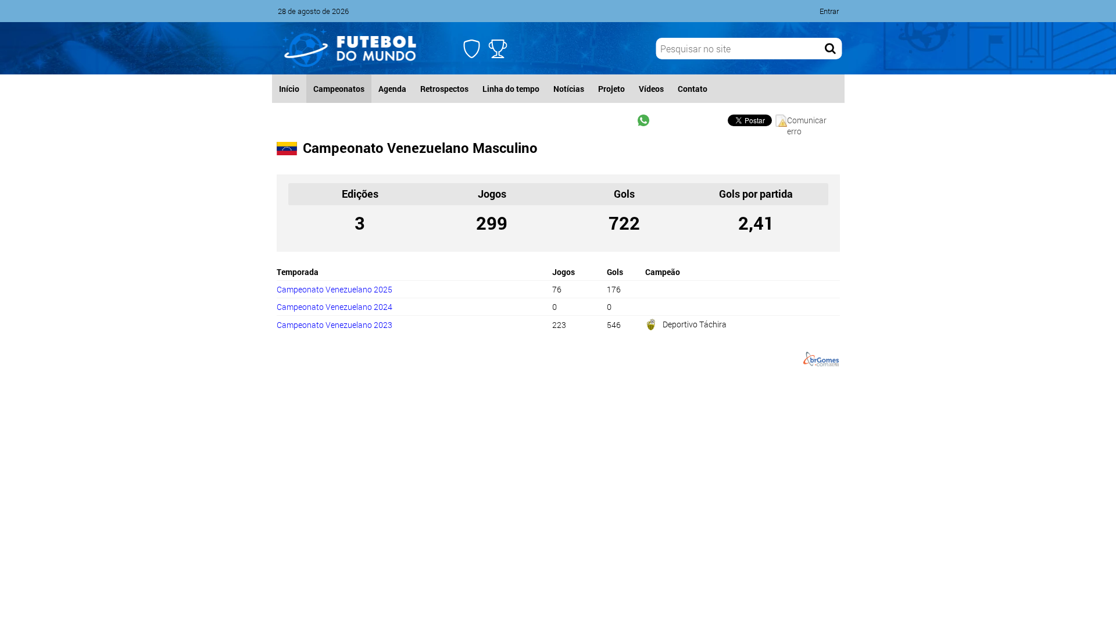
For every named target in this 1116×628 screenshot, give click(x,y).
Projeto (611, 88)
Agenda (392, 88)
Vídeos (651, 88)
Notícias (568, 88)
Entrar (829, 11)
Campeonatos (338, 88)
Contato (692, 88)
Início (289, 88)
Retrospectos (444, 88)
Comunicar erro (807, 121)
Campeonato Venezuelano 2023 (334, 324)
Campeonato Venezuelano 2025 (334, 289)
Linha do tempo (510, 88)
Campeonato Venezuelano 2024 (334, 306)
